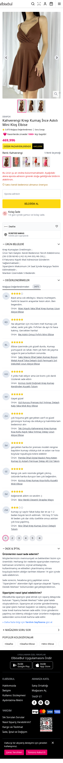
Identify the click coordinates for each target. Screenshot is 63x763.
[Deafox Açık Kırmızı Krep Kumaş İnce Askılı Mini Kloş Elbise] (36, 162)
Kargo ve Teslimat (12, 727)
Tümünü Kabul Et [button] (36, 752)
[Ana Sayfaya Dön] (6, 3)
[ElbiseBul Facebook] (34, 702)
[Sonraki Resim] (56, 57)
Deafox (6, 116)
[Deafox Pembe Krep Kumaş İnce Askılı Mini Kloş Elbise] (16, 162)
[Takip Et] (57, 226)
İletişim (6, 690)
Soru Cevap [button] (39, 129)
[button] (31, 244)
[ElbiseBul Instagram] (47, 702)
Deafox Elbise (28, 643)
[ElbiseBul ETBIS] (46, 724)
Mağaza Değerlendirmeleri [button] (20, 286)
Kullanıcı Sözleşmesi (14, 695)
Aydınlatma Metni (12, 700)
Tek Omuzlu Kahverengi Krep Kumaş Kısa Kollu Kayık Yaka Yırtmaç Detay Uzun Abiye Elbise (34, 432)
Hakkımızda (9, 685)
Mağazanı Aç (39, 690)
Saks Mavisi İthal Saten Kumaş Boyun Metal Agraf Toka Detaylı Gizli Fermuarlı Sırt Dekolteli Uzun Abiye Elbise (34, 360)
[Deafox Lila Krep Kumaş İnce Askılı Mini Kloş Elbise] (26, 162)
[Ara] (33, 4)
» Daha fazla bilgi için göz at (27, 622)
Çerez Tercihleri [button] (14, 752)
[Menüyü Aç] (59, 4)
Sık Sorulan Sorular (13, 717)
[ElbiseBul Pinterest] (40, 702)
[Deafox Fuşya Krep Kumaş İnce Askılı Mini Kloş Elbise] (46, 162)
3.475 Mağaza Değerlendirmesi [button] (18, 129)
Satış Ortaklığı (40, 685)
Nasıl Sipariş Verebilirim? (16, 722)
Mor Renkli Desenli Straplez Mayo (36, 499)
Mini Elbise (48, 643)
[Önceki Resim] (6, 57)
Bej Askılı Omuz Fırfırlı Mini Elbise (36, 334)
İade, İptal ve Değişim (14, 732)
